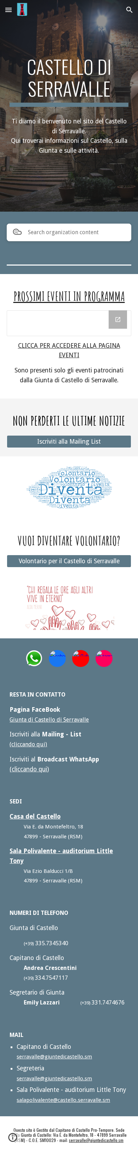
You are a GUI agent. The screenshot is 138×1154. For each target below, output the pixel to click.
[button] (8, 9)
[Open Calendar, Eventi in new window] (118, 319)
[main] (69, 81)
